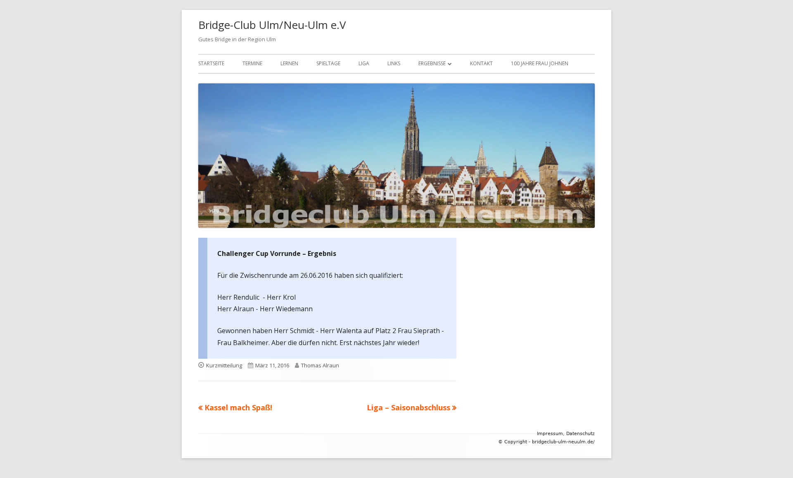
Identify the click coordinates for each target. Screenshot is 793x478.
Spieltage (328, 63)
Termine (252, 63)
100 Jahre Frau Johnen (539, 63)
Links (393, 63)
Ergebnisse (432, 63)
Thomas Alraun (320, 365)
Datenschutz (580, 433)
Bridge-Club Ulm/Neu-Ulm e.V (272, 24)
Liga (364, 63)
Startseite (211, 63)
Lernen (289, 63)
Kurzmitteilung (224, 365)
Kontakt (481, 63)
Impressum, (551, 433)
